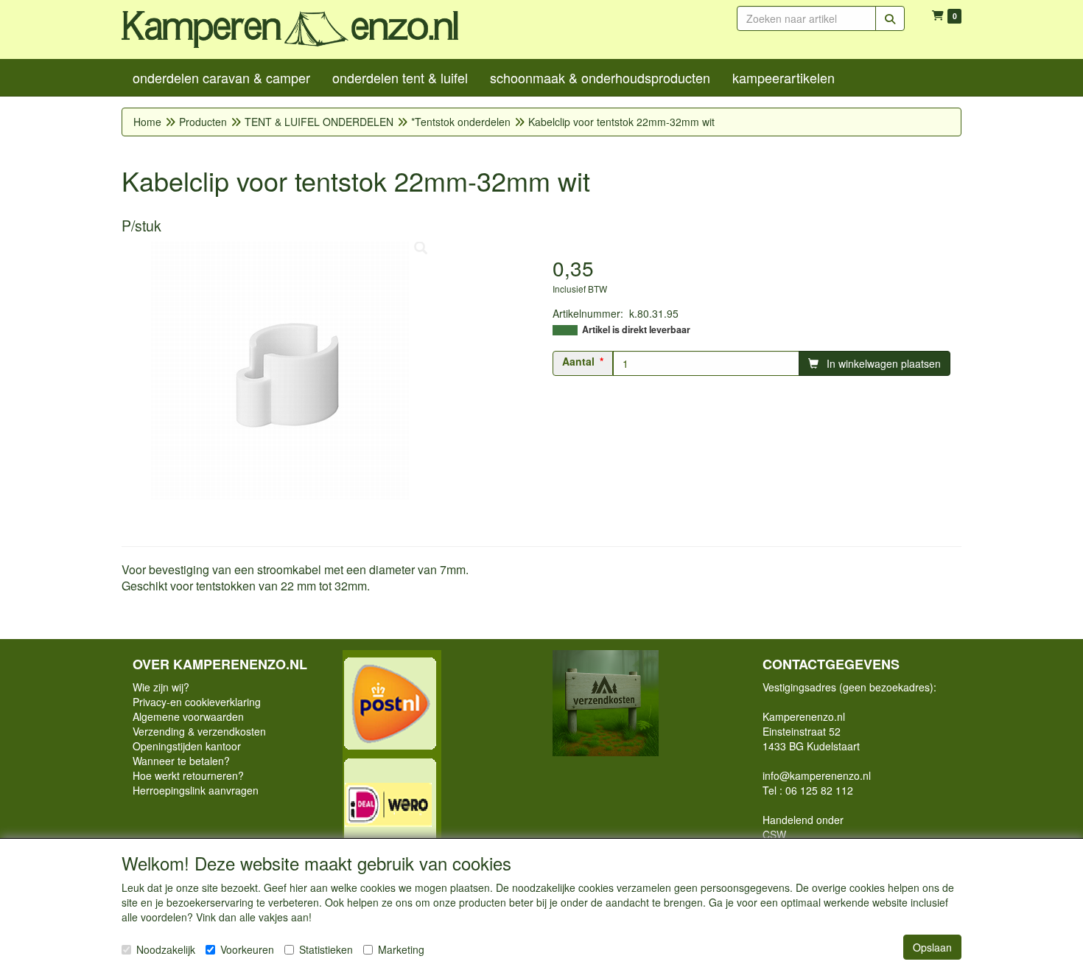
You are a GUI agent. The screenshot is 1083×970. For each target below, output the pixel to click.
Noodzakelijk (165, 949)
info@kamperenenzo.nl (817, 775)
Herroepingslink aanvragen (196, 790)
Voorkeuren (247, 949)
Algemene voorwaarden (188, 716)
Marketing (401, 949)
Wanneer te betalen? (181, 760)
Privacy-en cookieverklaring (197, 701)
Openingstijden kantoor (187, 746)
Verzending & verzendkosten (199, 731)
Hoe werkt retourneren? (188, 775)
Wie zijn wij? (161, 687)
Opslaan (932, 947)
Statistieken (326, 949)
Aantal (578, 361)
